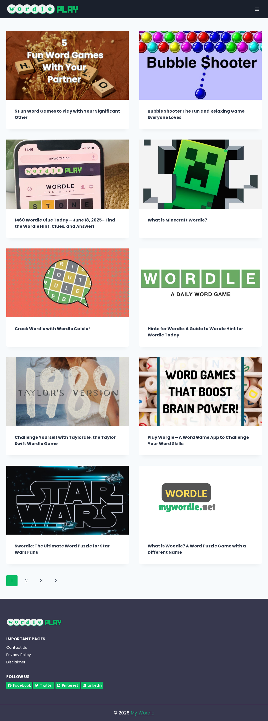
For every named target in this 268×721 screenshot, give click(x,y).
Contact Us (16, 647)
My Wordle (142, 713)
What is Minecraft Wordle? (177, 220)
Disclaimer (15, 662)
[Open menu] (257, 9)
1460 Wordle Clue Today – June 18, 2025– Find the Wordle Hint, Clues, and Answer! (65, 223)
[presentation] (67, 65)
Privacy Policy (18, 654)
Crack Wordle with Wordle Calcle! (52, 329)
